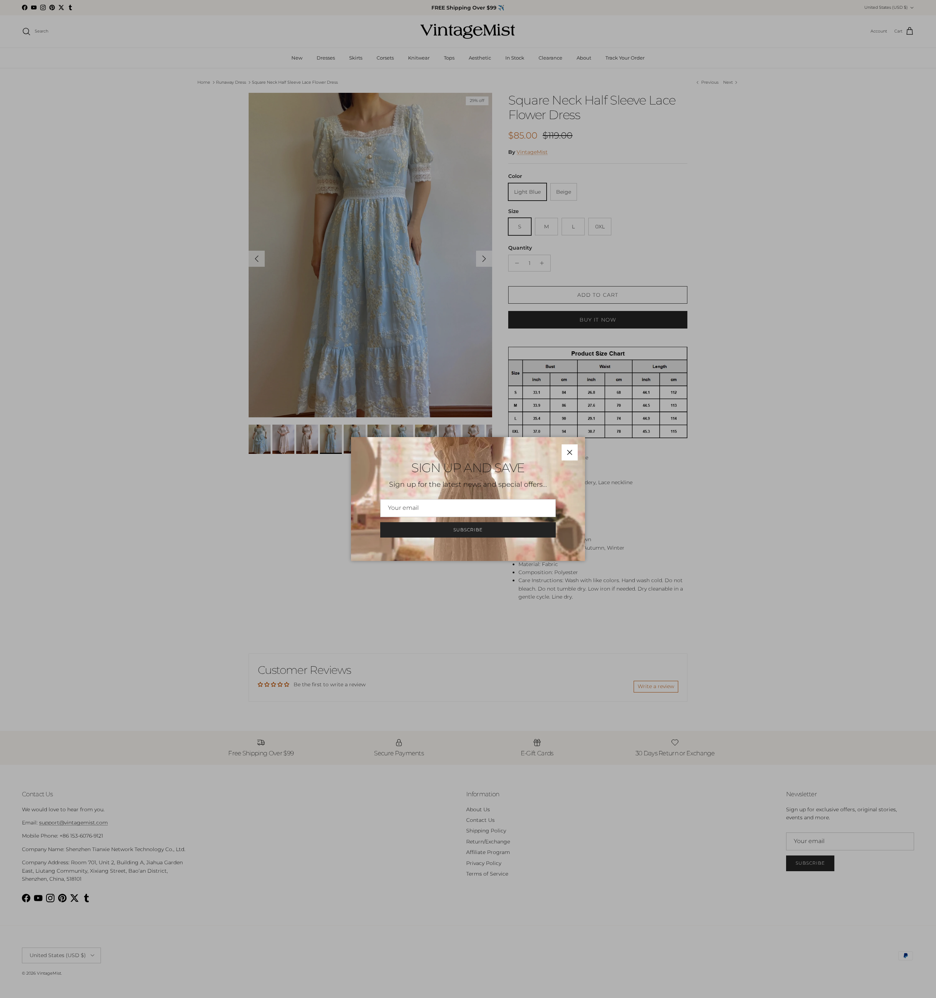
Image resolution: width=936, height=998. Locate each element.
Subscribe (468, 529)
